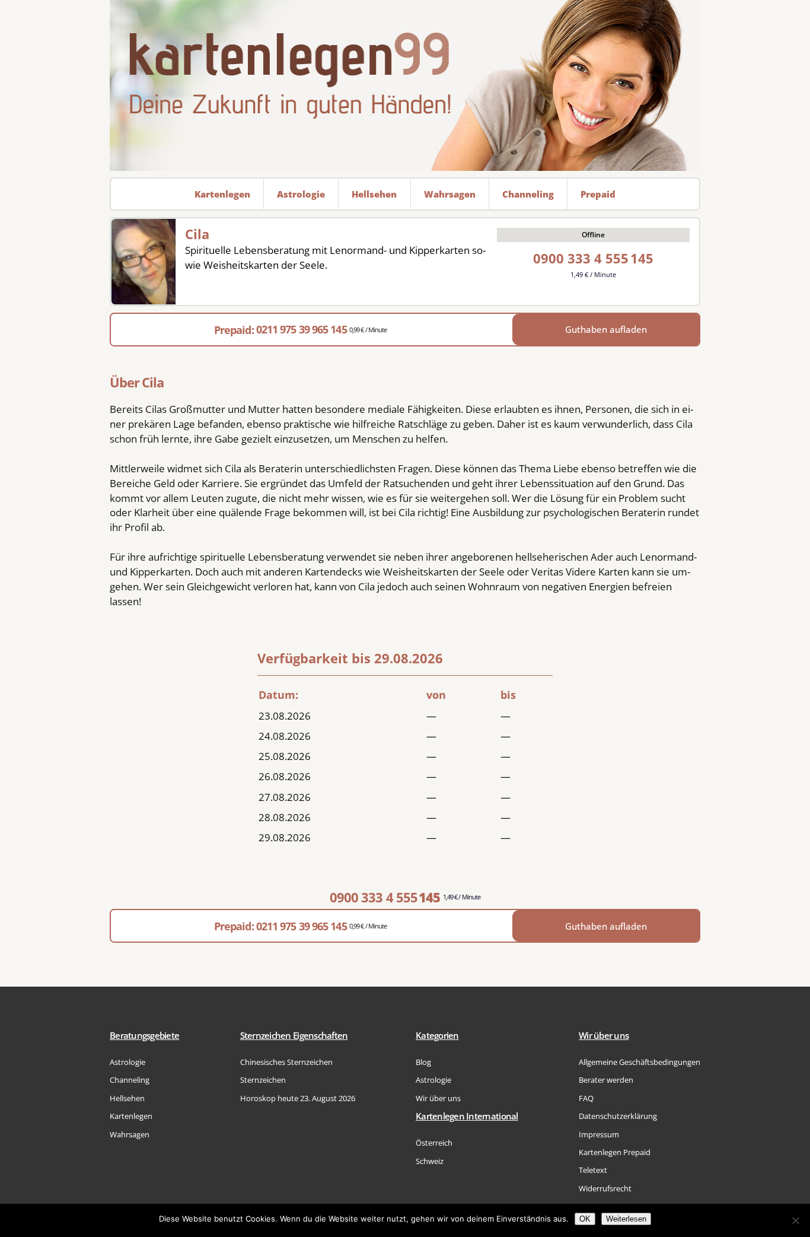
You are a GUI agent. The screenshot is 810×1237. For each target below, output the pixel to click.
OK (585, 1218)
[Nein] (795, 1220)
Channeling (129, 1079)
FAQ (586, 1098)
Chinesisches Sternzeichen (286, 1062)
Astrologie (127, 1062)
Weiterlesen (626, 1218)
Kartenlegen (131, 1116)
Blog (423, 1062)
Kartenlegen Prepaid (614, 1152)
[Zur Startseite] (405, 85)
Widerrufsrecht (605, 1188)
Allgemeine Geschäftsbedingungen (639, 1062)
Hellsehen (127, 1098)
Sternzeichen (263, 1079)
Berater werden (606, 1079)
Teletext (593, 1170)
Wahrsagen (129, 1134)
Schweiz (430, 1161)
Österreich (434, 1142)
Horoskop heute (297, 1098)
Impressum (599, 1134)
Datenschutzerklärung (618, 1116)
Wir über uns (438, 1098)
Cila (197, 234)
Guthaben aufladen (606, 329)
